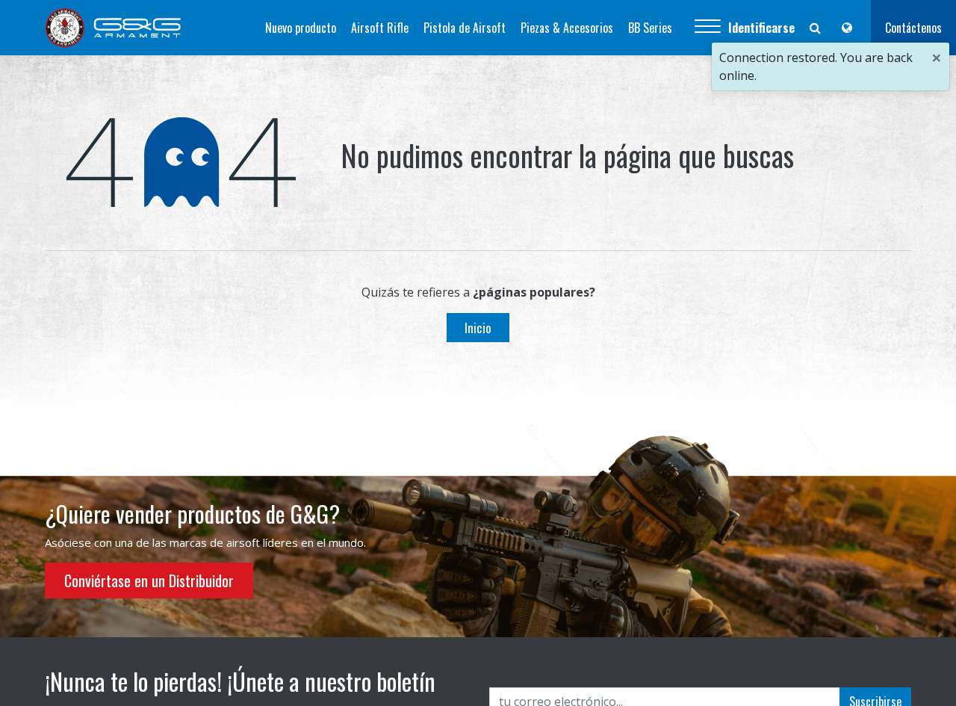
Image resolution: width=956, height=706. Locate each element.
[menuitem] (301, 27)
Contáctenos (913, 28)
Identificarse (761, 28)
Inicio (478, 327)
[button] (708, 27)
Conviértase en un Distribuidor (149, 580)
